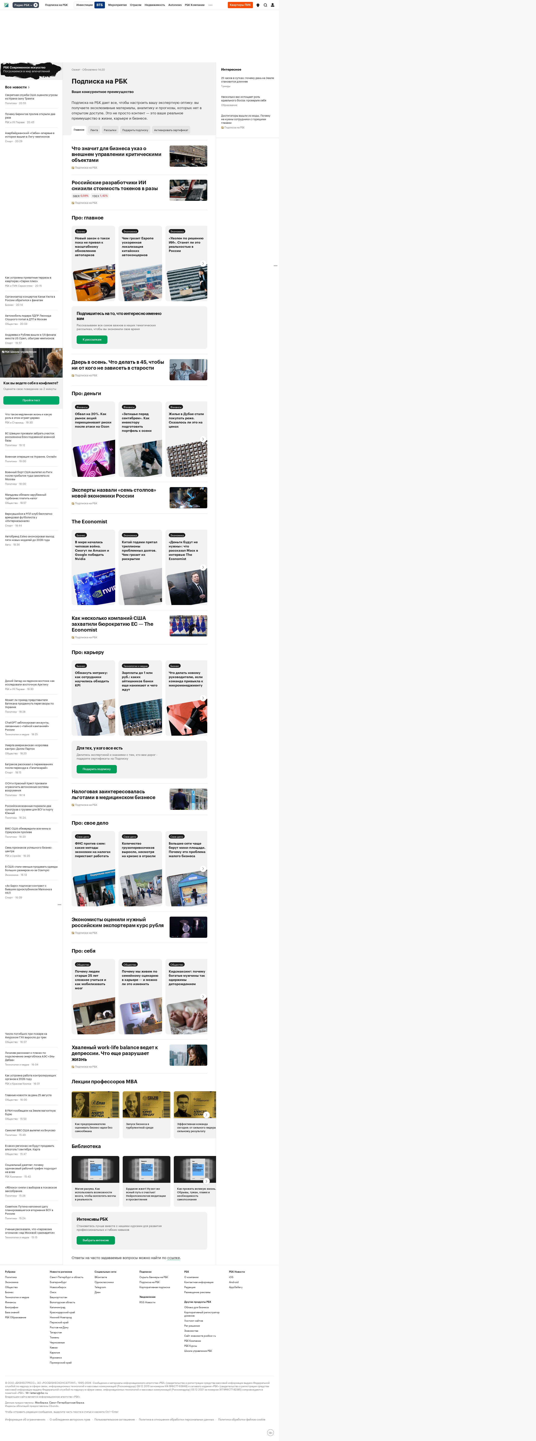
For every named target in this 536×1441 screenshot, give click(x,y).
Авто (8, 544)
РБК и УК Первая (14, 122)
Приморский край (61, 1362)
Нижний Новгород (61, 1317)
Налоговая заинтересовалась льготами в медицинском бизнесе (113, 794)
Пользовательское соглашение (114, 1419)
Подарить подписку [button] (135, 130)
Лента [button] (94, 130)
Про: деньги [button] (86, 393)
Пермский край (59, 1322)
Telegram (100, 1287)
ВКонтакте (101, 1277)
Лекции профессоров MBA (105, 1081)
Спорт (9, 141)
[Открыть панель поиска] (265, 5)
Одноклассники (104, 1282)
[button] (257, 5)
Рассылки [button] (110, 130)
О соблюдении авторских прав (70, 1419)
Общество (11, 323)
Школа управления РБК (198, 1350)
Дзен (97, 1292)
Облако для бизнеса (196, 1307)
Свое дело (83, 836)
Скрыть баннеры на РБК (153, 1277)
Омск (53, 1292)
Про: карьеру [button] (88, 652)
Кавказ (54, 1347)
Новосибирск (58, 1287)
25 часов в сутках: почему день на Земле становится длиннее (247, 79)
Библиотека (86, 1146)
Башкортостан (58, 1297)
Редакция (189, 1287)
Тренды (225, 86)
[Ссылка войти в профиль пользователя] (273, 4)
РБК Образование (15, 1317)
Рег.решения (192, 1325)
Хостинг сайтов (193, 1320)
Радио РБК (22, 5)
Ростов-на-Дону (59, 1327)
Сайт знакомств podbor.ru (200, 1335)
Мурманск (56, 1357)
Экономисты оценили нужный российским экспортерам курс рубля (118, 922)
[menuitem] (56, 5)
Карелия (55, 1352)
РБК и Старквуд (14, 422)
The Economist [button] (89, 521)
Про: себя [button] (83, 950)
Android (234, 1282)
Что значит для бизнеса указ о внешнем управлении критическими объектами (116, 154)
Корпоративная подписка (154, 1287)
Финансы (82, 407)
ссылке (173, 1257)
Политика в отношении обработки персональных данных (176, 1419)
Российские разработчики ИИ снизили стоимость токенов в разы (115, 185)
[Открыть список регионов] (257, 5)
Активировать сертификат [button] (171, 130)
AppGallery (235, 1287)
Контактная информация (198, 1282)
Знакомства (191, 1330)
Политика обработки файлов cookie (241, 1419)
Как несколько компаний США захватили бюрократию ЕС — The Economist (112, 624)
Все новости (16, 87)
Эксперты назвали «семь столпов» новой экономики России (114, 493)
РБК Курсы (190, 1345)
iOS (231, 1277)
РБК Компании (13, 1176)
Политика (11, 103)
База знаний (12, 1312)
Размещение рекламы (197, 1292)
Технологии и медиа (17, 734)
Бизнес (9, 304)
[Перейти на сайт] (31, 71)
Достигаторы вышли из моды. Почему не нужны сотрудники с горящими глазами (245, 119)
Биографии (11, 1307)
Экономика (11, 874)
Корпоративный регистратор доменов (202, 1313)
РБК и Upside (13, 855)
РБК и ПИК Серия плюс (19, 285)
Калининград (57, 1307)
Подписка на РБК (149, 1282)
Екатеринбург (58, 1282)
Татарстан (56, 1332)
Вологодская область (62, 1302)
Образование (229, 105)
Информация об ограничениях (25, 1419)
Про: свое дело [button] (90, 823)
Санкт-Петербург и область (66, 1277)
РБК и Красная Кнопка (18, 1083)
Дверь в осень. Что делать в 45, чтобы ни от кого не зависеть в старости (118, 365)
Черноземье (57, 1342)
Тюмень (54, 1337)
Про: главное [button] (88, 217)
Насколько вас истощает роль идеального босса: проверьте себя (243, 98)
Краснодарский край (62, 1312)
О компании (191, 1277)
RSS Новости (147, 1302)
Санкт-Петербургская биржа (66, 1402)
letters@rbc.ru (39, 1393)
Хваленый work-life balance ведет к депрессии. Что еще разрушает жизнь (115, 1053)
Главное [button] (79, 129)
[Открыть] (31, 5)
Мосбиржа (41, 1402)
